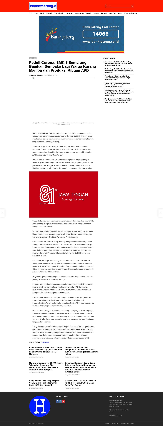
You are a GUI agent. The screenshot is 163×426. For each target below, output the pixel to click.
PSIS (119, 13)
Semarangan (79, 13)
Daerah (88, 13)
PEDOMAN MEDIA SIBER (127, 423)
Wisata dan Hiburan (130, 13)
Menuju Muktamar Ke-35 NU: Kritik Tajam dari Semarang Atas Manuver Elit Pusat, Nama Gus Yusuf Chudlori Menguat (45, 366)
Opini (42, 13)
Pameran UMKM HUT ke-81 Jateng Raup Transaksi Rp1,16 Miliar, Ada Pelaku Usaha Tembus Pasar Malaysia (45, 350)
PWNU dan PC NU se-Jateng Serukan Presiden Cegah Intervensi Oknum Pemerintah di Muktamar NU (117, 84)
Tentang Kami (114, 423)
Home (36, 13)
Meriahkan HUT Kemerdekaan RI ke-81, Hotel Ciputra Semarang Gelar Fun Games (80, 383)
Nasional (49, 13)
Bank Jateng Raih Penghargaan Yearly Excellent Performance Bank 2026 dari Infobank (44, 383)
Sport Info (112, 13)
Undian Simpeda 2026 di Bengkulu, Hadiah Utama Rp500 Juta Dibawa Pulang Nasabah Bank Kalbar (81, 350)
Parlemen (96, 13)
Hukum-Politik (58, 13)
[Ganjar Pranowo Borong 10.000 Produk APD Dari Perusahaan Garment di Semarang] (160, 213)
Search (132, 6)
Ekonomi (104, 13)
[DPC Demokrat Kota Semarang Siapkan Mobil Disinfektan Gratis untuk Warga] (2, 213)
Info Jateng (69, 13)
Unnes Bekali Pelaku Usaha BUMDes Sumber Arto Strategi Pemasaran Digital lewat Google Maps (118, 77)
